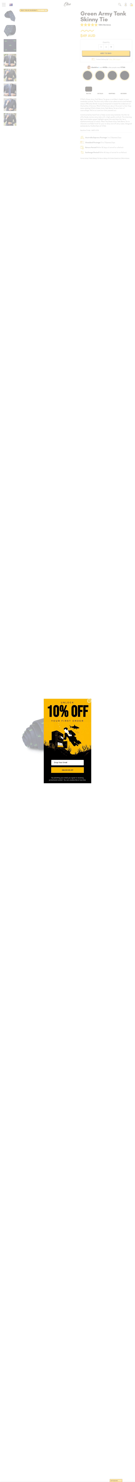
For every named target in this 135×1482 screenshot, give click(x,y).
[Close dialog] (89, 701)
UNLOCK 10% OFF (67, 770)
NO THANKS (67, 775)
